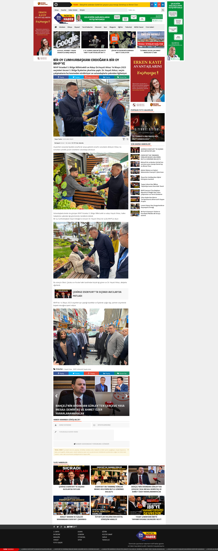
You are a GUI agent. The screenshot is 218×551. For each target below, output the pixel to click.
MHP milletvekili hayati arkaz (82, 369)
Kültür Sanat (138, 27)
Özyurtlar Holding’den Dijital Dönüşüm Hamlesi (186, 549)
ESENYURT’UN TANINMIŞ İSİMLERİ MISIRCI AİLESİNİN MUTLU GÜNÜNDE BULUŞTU (41, 549)
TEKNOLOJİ (105, 540)
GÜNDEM (81, 534)
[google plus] (159, 4)
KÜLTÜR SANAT (107, 534)
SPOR (80, 540)
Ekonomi (98, 27)
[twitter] (155, 4)
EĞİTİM (104, 531)
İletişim (82, 10)
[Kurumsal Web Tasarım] (72, 527)
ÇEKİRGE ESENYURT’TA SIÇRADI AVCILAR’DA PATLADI (101, 4)
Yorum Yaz (122, 77)
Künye (57, 10)
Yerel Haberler (87, 27)
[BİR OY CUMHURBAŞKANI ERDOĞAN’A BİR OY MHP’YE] (91, 135)
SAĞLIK (104, 537)
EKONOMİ (56, 534)
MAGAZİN (56, 537)
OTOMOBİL (81, 537)
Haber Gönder (73, 10)
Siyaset (77, 27)
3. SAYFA (56, 531)
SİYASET (56, 540)
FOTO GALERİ (57, 542)
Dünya (70, 27)
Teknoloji (128, 27)
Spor (105, 27)
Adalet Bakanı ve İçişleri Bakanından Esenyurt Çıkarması (150, 549)
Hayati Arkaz (68, 369)
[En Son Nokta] (64, 18)
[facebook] (152, 4)
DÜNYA (80, 531)
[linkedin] (163, 4)
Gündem (62, 27)
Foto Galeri (150, 27)
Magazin (113, 27)
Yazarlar (63, 10)
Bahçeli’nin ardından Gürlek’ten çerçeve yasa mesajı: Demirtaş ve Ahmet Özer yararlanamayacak (97, 549)
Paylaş (61, 77)
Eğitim (120, 27)
